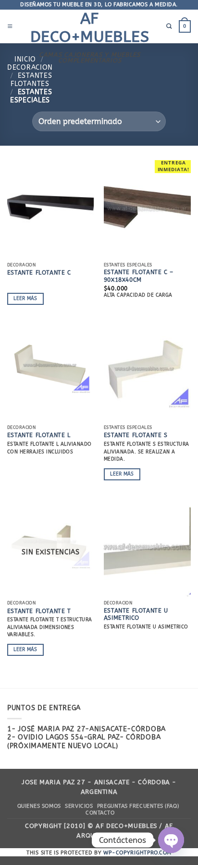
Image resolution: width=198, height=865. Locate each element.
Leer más (25, 298)
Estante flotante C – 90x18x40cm (138, 276)
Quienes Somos (39, 806)
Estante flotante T (39, 611)
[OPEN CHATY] (171, 840)
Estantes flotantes (31, 80)
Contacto (100, 813)
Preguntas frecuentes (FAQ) (138, 806)
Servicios (79, 806)
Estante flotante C (39, 272)
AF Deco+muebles (89, 28)
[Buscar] (169, 27)
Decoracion (30, 67)
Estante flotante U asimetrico (136, 614)
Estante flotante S (136, 435)
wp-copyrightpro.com (137, 853)
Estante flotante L (39, 435)
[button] (10, 27)
